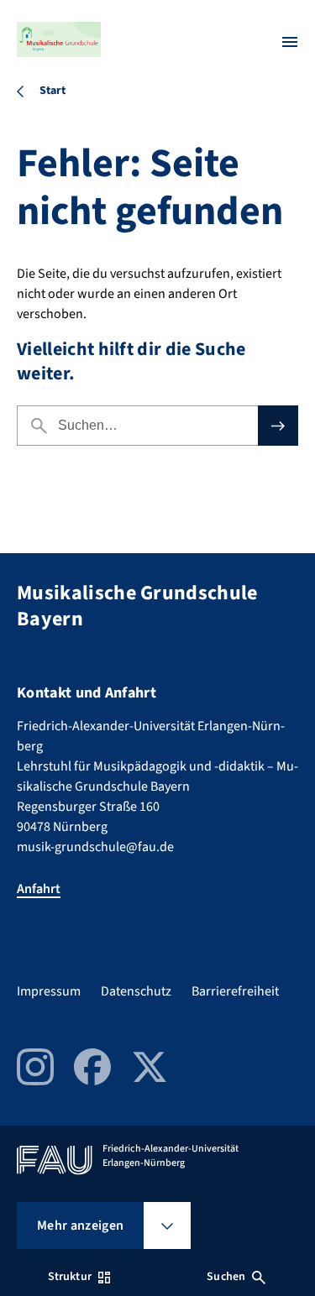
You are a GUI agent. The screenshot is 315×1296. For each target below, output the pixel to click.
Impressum (49, 991)
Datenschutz (136, 991)
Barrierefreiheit (235, 991)
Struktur (70, 1276)
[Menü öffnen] (289, 42)
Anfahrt (38, 889)
